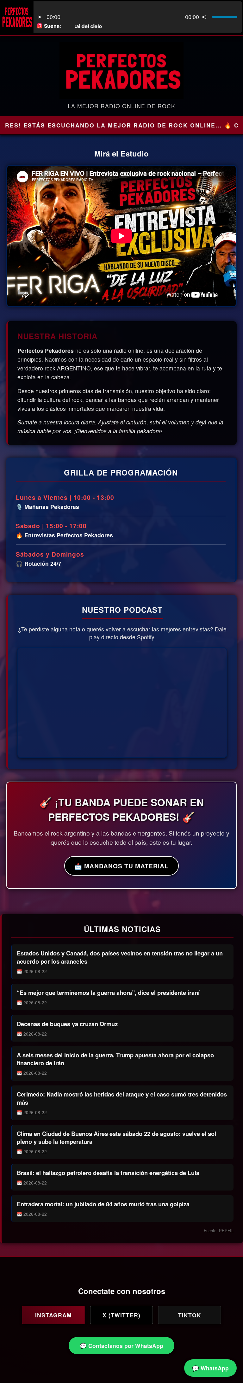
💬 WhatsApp (210, 1368)
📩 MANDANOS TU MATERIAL (121, 865)
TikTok (189, 1315)
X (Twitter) (121, 1315)
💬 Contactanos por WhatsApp (121, 1346)
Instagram (53, 1315)
